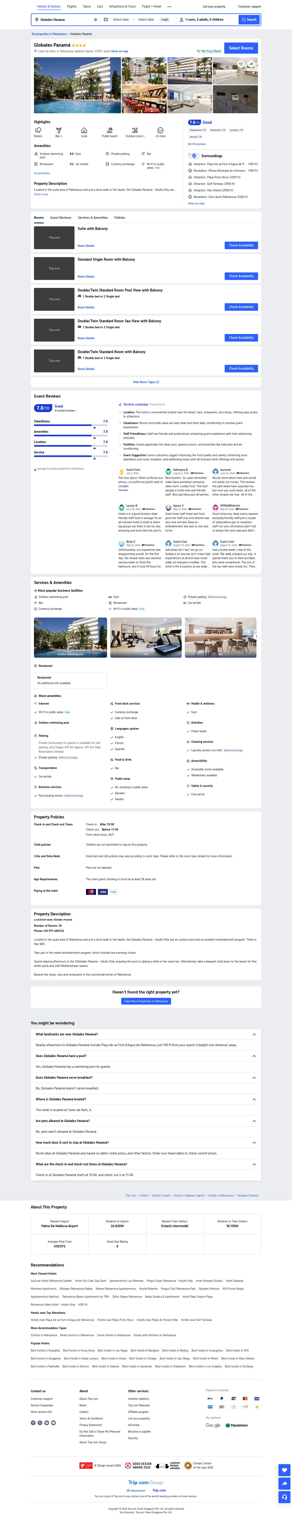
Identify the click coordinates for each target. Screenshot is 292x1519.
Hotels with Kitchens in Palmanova (155, 1335)
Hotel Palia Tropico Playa (198, 1296)
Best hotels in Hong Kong (79, 1350)
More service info (41, 1411)
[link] (214, 6)
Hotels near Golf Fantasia (196, 1320)
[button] (170, 7)
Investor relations (138, 1398)
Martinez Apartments (43, 1288)
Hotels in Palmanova (220, 1195)
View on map (196, 203)
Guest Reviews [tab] (61, 218)
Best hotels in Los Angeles (205, 1366)
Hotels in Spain (161, 1195)
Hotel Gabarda (234, 1280)
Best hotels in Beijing (175, 1350)
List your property (139, 1418)
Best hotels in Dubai (114, 1358)
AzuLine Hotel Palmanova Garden (51, 1280)
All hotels (133, 1425)
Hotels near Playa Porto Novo (115, 1320)
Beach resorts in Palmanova (77, 1335)
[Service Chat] (284, 1497)
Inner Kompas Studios (209, 1280)
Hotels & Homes (49, 6)
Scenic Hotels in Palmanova (114, 1335)
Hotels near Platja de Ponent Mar (157, 1320)
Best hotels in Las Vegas (113, 1350)
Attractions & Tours (122, 6)
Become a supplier (139, 1431)
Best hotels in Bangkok (145, 1350)
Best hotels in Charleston (170, 1366)
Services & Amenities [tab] (93, 218)
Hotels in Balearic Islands (189, 1195)
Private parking (197, 596)
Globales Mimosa (209, 1288)
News (82, 1405)
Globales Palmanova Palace (76, 1288)
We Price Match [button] (211, 51)
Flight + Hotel (151, 6)
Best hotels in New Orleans (237, 1358)
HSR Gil (82, 1304)
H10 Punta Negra (233, 1288)
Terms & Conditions (91, 1418)
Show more (41, 194)
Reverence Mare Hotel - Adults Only (53, 1304)
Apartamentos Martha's (45, 1296)
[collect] (284, 1470)
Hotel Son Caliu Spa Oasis (90, 1280)
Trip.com (131, 1195)
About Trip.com (88, 1398)
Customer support (42, 1398)
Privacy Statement (90, 1425)
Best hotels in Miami (205, 1358)
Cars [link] (100, 6)
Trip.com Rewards (139, 1405)
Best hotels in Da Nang (239, 1366)
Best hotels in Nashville (45, 1366)
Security (133, 1438)
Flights (71, 6)
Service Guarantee (42, 1405)
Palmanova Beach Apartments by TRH (85, 1296)
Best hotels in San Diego (175, 1358)
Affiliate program (138, 1411)
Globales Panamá (52, 45)
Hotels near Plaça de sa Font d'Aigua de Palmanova (62, 1320)
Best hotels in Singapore (46, 1358)
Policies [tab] (119, 218)
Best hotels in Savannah (137, 1366)
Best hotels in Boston (76, 1366)
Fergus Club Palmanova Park (178, 1288)
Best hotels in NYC (237, 1350)
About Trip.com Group (92, 1442)
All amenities (42, 173)
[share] (284, 1484)
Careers (83, 1411)
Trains (87, 6)
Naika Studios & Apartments (162, 1296)
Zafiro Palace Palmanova (127, 1296)
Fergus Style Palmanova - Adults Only (170, 1280)
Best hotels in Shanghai (45, 1350)
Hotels (144, 1195)
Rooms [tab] (39, 218)
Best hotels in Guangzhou (207, 1350)
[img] (77, 85)
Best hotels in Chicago (143, 1358)
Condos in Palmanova (44, 1335)
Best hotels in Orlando (105, 1366)
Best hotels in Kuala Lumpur (81, 1358)
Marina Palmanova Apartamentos (116, 1288)
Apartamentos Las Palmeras (126, 1280)
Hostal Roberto (148, 1288)
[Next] (256, 636)
